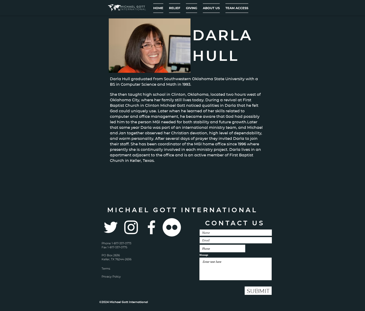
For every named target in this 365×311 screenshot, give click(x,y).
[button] (211, 8)
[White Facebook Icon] (151, 227)
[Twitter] (111, 227)
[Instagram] (131, 227)
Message (203, 255)
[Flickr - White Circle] (172, 227)
